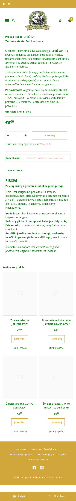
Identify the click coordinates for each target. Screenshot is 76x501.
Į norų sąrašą (20, 348)
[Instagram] (9, 4)
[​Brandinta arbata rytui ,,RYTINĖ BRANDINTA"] (56, 294)
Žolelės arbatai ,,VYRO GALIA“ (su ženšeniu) (56, 405)
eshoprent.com (54, 477)
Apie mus (21, 449)
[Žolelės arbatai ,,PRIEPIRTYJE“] (20, 294)
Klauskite (46, 144)
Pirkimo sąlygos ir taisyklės (52, 454)
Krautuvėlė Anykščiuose (44, 449)
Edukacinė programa (21, 454)
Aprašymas (15, 170)
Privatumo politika (38, 459)
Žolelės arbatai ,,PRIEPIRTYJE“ (19, 322)
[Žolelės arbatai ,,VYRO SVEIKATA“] (20, 377)
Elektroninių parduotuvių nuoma (29, 477)
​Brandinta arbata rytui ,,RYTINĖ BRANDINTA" (56, 322)
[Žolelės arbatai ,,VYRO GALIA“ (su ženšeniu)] (56, 377)
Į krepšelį (19, 339)
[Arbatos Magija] (38, 20)
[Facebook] (4, 4)
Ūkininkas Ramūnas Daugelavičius (44, 157)
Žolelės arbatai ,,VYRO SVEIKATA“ (19, 405)
